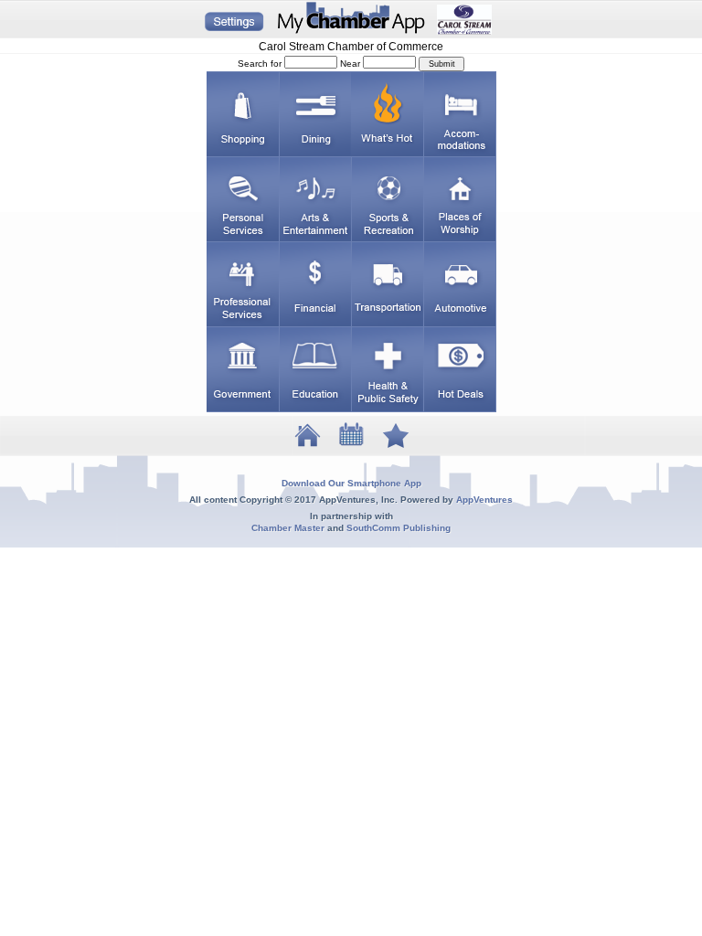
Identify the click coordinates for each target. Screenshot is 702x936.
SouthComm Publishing (398, 528)
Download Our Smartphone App (351, 483)
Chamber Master (287, 528)
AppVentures (484, 500)
